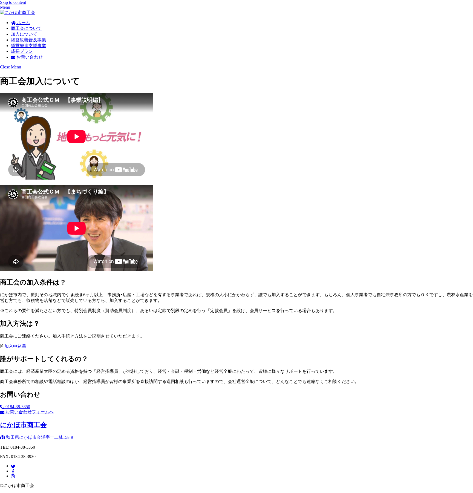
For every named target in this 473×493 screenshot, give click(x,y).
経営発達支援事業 (28, 45)
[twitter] (13, 465)
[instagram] (13, 476)
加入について (24, 34)
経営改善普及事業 (28, 40)
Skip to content (13, 2)
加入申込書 (15, 346)
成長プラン (22, 51)
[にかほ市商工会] (17, 12)
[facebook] (13, 471)
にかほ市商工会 (23, 424)
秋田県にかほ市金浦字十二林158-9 (39, 437)
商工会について (26, 28)
